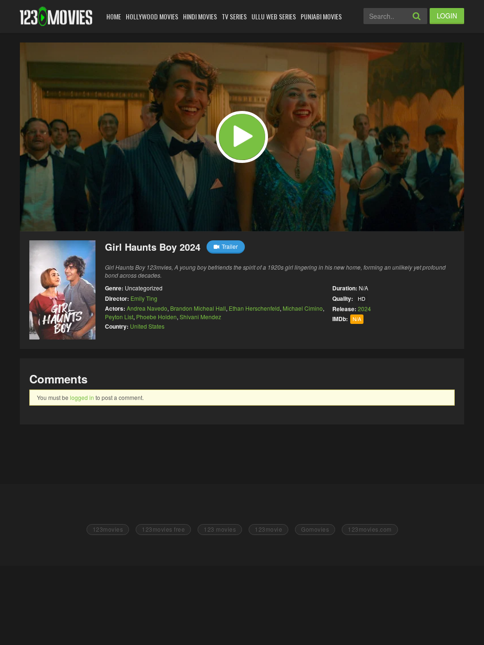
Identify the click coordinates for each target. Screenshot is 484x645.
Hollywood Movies (152, 16)
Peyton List (119, 317)
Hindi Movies (200, 16)
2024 (364, 309)
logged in (82, 397)
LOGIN (447, 15)
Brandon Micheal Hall (198, 308)
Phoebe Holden (156, 317)
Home (113, 16)
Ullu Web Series (273, 16)
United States (147, 326)
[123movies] (56, 16)
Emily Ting (143, 298)
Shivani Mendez (200, 317)
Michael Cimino (303, 308)
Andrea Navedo (147, 308)
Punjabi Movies (321, 16)
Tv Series (234, 16)
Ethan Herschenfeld (254, 308)
